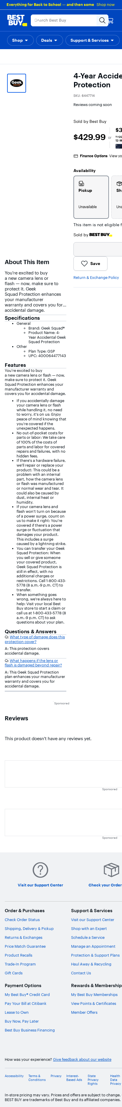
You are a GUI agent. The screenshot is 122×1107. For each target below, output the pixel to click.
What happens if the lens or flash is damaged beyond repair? (33, 663)
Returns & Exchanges (23, 937)
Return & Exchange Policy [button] (96, 277)
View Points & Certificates (93, 1003)
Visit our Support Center (92, 919)
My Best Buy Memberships (94, 994)
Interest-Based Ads (74, 1078)
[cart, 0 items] (110, 20)
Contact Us (81, 973)
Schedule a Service (88, 937)
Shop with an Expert (89, 928)
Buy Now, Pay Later (22, 1021)
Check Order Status (22, 919)
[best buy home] (17, 20)
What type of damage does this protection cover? (35, 639)
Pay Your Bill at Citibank (25, 1003)
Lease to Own (17, 1012)
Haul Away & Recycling (91, 964)
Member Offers (84, 1012)
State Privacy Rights (93, 1080)
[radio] (91, 197)
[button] (20, 40)
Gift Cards (14, 973)
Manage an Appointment (93, 946)
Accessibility (14, 1076)
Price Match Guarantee (25, 946)
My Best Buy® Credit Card (27, 994)
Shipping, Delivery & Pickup (29, 928)
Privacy (56, 1076)
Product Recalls (18, 955)
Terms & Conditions (37, 1078)
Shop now (106, 4)
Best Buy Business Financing (30, 1030)
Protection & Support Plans (95, 955)
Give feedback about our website (82, 1059)
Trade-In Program (20, 964)
